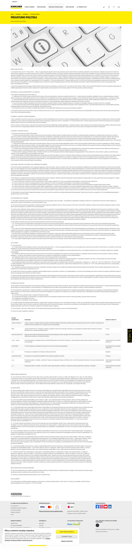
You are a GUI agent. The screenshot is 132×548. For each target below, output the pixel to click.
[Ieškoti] (103, 7)
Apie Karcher (70, 7)
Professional (41, 7)
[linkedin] (110, 506)
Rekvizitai (41, 523)
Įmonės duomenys (27, 540)
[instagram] (101, 506)
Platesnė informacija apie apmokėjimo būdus (51, 511)
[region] (41, 536)
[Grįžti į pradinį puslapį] (17, 7)
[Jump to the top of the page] (127, 544)
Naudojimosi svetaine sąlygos (18, 508)
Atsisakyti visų (67, 536)
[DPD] (70, 507)
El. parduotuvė (82, 7)
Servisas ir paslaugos (56, 7)
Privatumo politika (16, 510)
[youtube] (105, 506)
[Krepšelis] (118, 7)
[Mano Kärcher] (108, 7)
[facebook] (97, 506)
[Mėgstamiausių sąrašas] (113, 7)
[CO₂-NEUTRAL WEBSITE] (73, 525)
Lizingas (41, 525)
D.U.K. (12, 514)
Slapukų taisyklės (15, 512)
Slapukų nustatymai (67, 541)
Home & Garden (29, 7)
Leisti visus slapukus (67, 532)
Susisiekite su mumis (44, 527)
